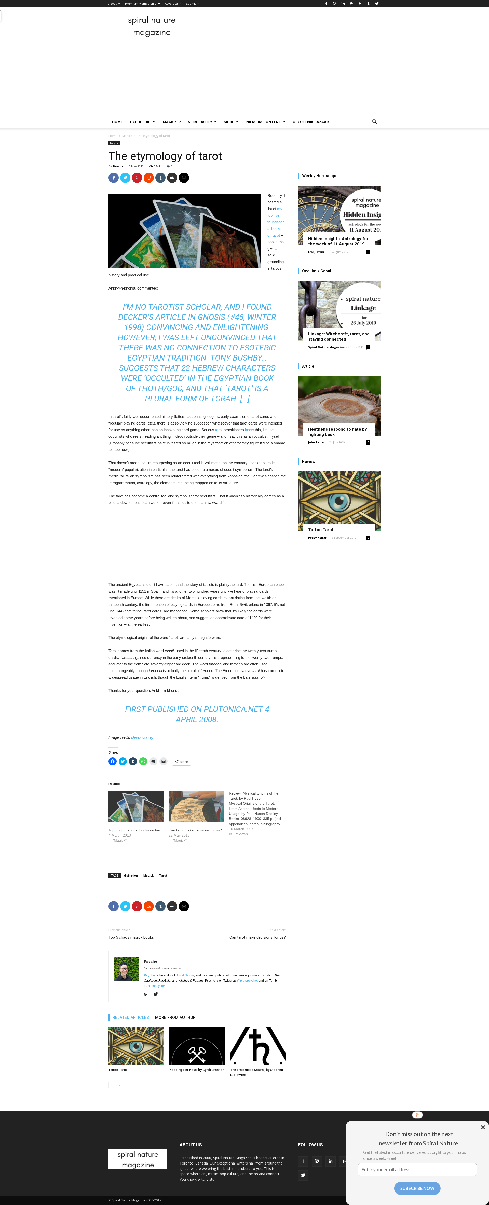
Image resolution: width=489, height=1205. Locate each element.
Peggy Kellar (317, 537)
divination (131, 875)
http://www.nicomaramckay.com (163, 968)
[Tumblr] (368, 3)
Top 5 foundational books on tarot (135, 830)
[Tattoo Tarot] (136, 1046)
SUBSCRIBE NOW (417, 1188)
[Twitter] (377, 3)
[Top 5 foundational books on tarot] (136, 806)
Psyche (118, 166)
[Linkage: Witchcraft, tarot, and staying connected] (339, 311)
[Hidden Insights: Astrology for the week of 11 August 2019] (339, 215)
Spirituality (200, 121)
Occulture (140, 121)
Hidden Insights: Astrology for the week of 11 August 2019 (338, 241)
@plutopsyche (247, 980)
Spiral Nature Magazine (326, 347)
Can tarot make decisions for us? (195, 830)
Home (117, 121)
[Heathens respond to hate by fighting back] (339, 406)
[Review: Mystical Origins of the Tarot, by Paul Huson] (259, 814)
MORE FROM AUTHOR (175, 1017)
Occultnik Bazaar (311, 121)
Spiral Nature (185, 975)
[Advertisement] (244, 77)
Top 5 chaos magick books (131, 937)
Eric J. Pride (316, 252)
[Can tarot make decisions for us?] (196, 806)
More (229, 121)
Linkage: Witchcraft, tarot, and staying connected (339, 336)
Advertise (171, 3)
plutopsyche (156, 986)
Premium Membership (140, 3)
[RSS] (360, 3)
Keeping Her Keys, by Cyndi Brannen (196, 1070)
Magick (170, 121)
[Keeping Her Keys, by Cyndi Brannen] (197, 1046)
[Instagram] (334, 3)
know (249, 430)
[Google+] (148, 995)
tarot (219, 430)
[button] (374, 122)
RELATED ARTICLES (131, 1017)
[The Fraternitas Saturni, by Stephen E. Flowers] (258, 1046)
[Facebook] (326, 3)
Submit (191, 3)
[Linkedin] (343, 3)
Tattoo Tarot (117, 1070)
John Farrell (317, 442)
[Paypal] (351, 3)
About (112, 3)
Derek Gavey (142, 737)
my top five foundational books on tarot (275, 222)
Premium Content (263, 121)
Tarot (163, 875)
